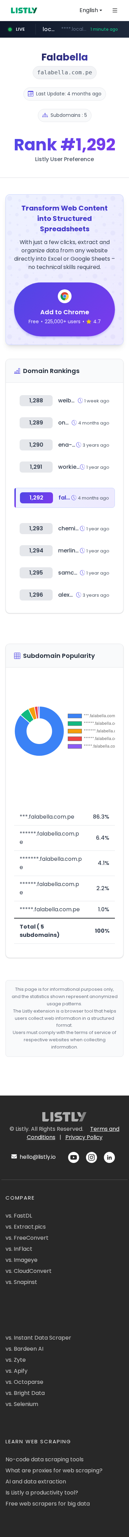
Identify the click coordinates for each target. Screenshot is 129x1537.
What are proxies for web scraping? (54, 1470)
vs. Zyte (16, 1360)
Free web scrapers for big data (48, 1504)
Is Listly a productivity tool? (42, 1493)
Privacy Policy (84, 1137)
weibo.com (73, 400)
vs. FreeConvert (27, 1238)
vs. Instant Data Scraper (38, 1338)
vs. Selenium (22, 1404)
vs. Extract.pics (26, 1227)
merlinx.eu (72, 551)
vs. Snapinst (21, 1282)
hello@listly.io (37, 1157)
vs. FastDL (19, 1216)
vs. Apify (17, 1371)
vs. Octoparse (24, 1382)
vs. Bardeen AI (24, 1349)
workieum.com (78, 467)
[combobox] (90, 10)
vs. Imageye (21, 1260)
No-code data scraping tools (45, 1459)
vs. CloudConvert (29, 1271)
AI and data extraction (36, 1481)
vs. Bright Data (25, 1393)
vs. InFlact (19, 1249)
